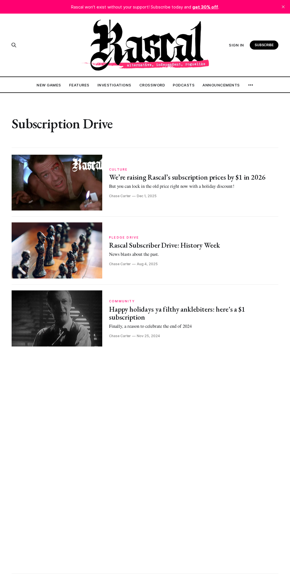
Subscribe (264, 45)
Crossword (152, 85)
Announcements (221, 85)
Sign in (236, 45)
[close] (283, 6)
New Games (49, 85)
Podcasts (184, 85)
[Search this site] (14, 45)
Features (79, 85)
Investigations (114, 85)
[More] (250, 85)
